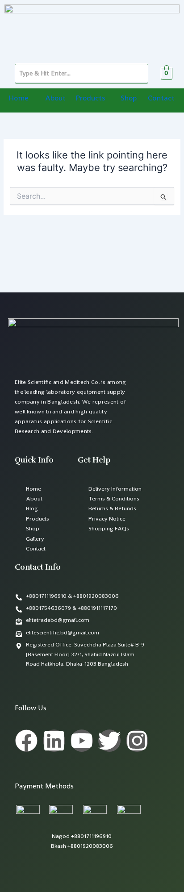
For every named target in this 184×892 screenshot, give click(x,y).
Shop (129, 98)
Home (18, 98)
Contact (161, 98)
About (55, 98)
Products (90, 98)
